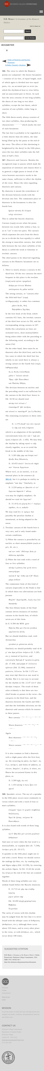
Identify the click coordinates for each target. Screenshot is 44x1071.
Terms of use (6, 997)
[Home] (19, 4)
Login (4, 999)
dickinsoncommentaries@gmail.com (13, 1040)
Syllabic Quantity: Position (15, 65)
